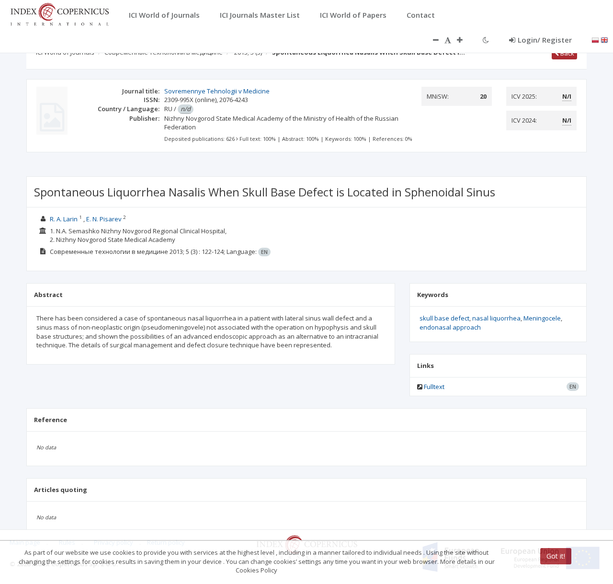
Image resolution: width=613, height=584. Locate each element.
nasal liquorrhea (496, 318)
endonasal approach (450, 327)
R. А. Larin (64, 219)
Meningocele (542, 318)
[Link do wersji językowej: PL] (595, 39)
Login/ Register (545, 40)
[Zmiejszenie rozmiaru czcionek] (431, 39)
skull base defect (444, 318)
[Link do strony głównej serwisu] (59, 13)
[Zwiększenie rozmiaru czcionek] (464, 39)
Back (566, 53)
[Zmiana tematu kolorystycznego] (486, 39)
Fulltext (434, 386)
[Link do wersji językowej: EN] (604, 39)
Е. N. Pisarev (104, 219)
